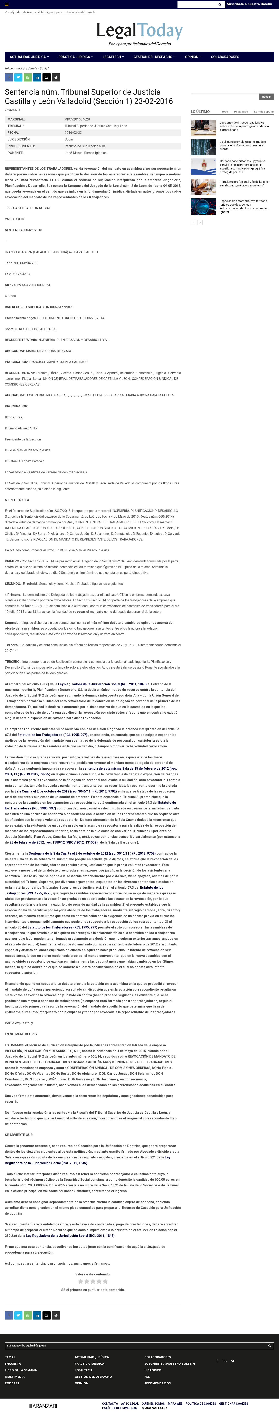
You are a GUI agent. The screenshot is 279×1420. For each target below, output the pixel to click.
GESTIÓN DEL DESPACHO (93, 1376)
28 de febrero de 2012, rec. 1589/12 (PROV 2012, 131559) (54, 842)
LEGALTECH (83, 1370)
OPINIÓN (81, 1383)
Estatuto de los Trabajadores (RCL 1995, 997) (52, 735)
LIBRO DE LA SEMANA (21, 1370)
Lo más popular (264, 111)
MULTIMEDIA (15, 1376)
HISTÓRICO (152, 1370)
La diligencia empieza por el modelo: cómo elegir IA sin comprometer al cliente (243, 145)
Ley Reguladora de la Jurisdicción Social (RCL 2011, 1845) (102, 684)
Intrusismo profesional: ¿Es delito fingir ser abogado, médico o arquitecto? (245, 183)
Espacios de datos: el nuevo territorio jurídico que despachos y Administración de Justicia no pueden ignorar (244, 206)
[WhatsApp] (28, 77)
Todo (225, 111)
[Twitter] (18, 77)
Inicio (9, 68)
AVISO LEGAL (130, 1403)
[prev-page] (193, 222)
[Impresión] (56, 77)
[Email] (46, 77)
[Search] (220, 4)
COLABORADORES (157, 1357)
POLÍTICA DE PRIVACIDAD (119, 1408)
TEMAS (10, 1357)
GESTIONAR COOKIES (233, 1403)
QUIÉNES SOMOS (153, 1403)
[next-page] (200, 222)
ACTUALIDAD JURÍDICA (92, 1357)
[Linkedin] (37, 77)
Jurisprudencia (26, 68)
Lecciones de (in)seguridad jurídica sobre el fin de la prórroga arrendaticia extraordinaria (244, 126)
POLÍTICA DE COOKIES (201, 1403)
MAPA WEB (175, 1403)
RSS (147, 1376)
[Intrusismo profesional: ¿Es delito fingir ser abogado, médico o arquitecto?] (203, 187)
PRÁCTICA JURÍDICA (89, 1363)
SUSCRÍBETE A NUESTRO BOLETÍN (169, 1363)
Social (44, 68)
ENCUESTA (13, 1363)
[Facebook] (9, 77)
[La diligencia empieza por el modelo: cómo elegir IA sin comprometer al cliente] (203, 147)
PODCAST (12, 1383)
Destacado (241, 111)
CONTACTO (110, 1403)
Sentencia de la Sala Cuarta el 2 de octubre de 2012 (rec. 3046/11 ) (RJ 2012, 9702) (92, 853)
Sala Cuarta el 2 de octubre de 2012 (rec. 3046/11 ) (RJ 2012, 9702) (66, 791)
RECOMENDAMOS (157, 1383)
